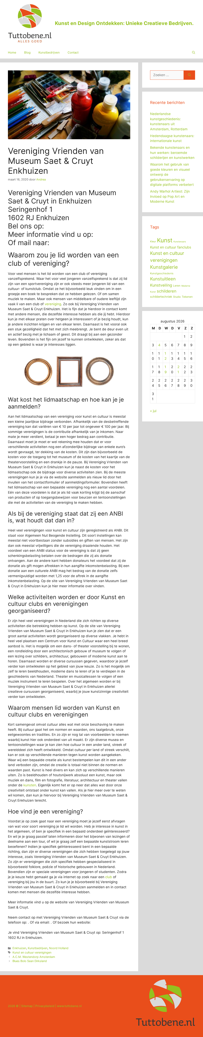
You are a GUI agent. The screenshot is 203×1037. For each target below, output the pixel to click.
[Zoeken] (189, 75)
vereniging (53, 304)
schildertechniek (161, 296)
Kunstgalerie (164, 267)
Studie (177, 296)
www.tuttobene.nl (69, 1006)
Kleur (153, 241)
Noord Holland (58, 948)
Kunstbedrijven (49, 52)
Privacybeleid (44, 1006)
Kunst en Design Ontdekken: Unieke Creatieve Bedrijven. (124, 23)
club (108, 877)
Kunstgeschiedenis (161, 273)
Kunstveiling (161, 285)
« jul (153, 411)
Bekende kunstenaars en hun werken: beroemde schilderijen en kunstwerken (172, 153)
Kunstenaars (179, 241)
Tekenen (187, 296)
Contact (73, 52)
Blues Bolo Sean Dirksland (29, 961)
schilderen (166, 291)
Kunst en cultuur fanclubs (170, 247)
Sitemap (27, 1006)
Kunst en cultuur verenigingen (31, 952)
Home (12, 52)
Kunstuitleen (163, 278)
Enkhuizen (19, 948)
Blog (27, 52)
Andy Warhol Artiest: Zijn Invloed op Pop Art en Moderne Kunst (170, 196)
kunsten (29, 785)
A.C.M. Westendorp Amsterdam (33, 956)
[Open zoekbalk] (193, 53)
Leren (176, 285)
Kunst (164, 240)
